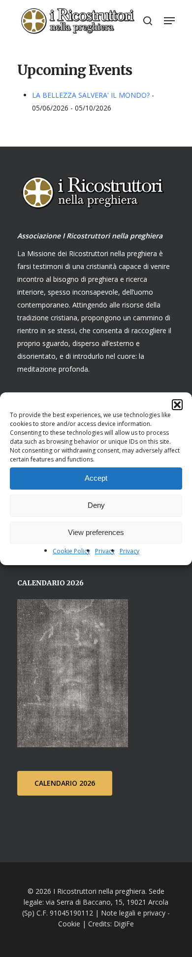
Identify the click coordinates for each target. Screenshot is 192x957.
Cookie (69, 923)
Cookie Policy (71, 551)
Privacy (105, 551)
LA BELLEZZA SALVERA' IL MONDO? (91, 95)
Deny (96, 505)
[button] (177, 405)
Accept (96, 478)
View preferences (96, 532)
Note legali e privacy (133, 913)
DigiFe (123, 923)
